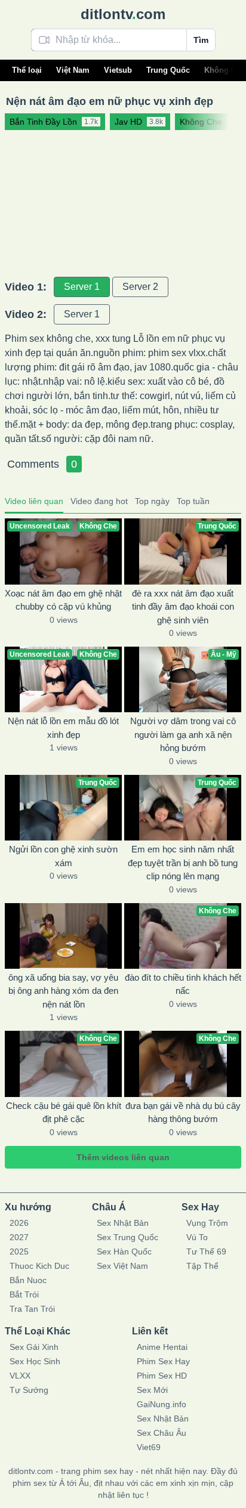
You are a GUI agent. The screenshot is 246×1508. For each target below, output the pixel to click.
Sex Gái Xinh (34, 1347)
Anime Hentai (162, 1347)
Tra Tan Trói (32, 1309)
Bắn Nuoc (28, 1280)
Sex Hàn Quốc (124, 1251)
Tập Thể (202, 1266)
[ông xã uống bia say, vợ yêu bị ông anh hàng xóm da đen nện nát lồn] (63, 936)
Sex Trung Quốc (127, 1237)
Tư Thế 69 (206, 1251)
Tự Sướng (29, 1390)
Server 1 (82, 287)
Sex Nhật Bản (123, 1223)
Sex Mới (152, 1390)
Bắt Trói (24, 1294)
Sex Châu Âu (161, 1433)
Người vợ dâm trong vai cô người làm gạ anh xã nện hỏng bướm (183, 734)
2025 (19, 1251)
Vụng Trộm (207, 1223)
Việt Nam (73, 70)
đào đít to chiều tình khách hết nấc (183, 984)
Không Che (224, 70)
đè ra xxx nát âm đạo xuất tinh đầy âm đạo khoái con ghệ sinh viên (183, 606)
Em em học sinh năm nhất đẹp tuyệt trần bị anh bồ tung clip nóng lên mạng (183, 862)
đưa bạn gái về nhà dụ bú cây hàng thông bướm (183, 1112)
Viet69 (149, 1447)
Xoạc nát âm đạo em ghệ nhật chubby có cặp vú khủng (63, 600)
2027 (19, 1237)
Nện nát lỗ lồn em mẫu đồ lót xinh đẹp (63, 728)
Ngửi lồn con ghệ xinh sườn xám (63, 856)
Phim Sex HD (162, 1375)
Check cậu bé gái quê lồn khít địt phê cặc (63, 1112)
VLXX (20, 1375)
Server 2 (140, 287)
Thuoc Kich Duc (39, 1266)
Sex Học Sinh (35, 1361)
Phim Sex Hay (163, 1361)
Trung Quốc (168, 70)
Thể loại (27, 70)
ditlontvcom (123, 14)
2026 (19, 1223)
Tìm (200, 40)
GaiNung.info (161, 1404)
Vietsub (118, 70)
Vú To (197, 1237)
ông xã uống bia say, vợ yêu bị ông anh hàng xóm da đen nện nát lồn (63, 990)
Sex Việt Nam (122, 1266)
